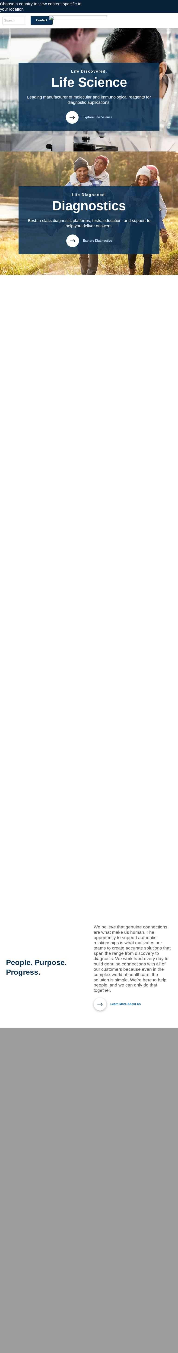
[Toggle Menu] (172, 20)
